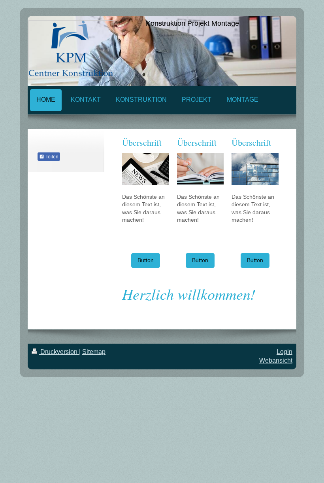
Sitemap (93, 351)
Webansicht (275, 360)
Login (284, 351)
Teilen (51, 157)
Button (146, 260)
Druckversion (59, 351)
